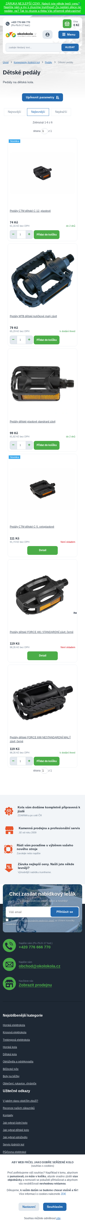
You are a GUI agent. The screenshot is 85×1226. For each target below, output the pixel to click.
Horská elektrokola (14, 1025)
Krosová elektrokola (14, 1032)
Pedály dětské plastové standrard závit (32, 421)
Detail (42, 550)
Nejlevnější (38, 111)
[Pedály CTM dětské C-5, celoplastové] (42, 489)
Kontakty (8, 1115)
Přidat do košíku (47, 234)
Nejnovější (14, 111)
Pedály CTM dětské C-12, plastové (30, 210)
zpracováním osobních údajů (39, 920)
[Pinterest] (35, 983)
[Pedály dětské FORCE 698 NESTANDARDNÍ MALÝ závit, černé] (42, 700)
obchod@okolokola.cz (39, 966)
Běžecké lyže (11, 1069)
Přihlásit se (64, 911)
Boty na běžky (11, 1076)
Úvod (5, 62)
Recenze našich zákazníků (19, 1108)
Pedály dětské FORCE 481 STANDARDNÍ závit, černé (41, 632)
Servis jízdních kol (13, 1144)
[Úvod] (21, 34)
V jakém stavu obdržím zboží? (20, 1100)
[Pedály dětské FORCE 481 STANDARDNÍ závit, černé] (42, 594)
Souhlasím (55, 1206)
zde (58, 1218)
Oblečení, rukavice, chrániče (19, 1083)
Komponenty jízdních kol (27, 62)
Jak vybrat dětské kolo (16, 1130)
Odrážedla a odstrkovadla (18, 1061)
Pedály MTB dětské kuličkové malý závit (33, 316)
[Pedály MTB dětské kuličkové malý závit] (42, 278)
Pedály (48, 62)
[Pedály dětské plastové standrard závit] (42, 384)
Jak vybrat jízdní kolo (15, 1122)
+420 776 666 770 (20, 22)
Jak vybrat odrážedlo (15, 1137)
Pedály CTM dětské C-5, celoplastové (32, 526)
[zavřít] (79, 4)
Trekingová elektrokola (16, 1039)
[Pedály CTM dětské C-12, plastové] (42, 173)
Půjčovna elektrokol (14, 1152)
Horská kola (10, 1047)
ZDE (63, 1193)
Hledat (70, 47)
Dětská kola (10, 1054)
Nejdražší (61, 111)
